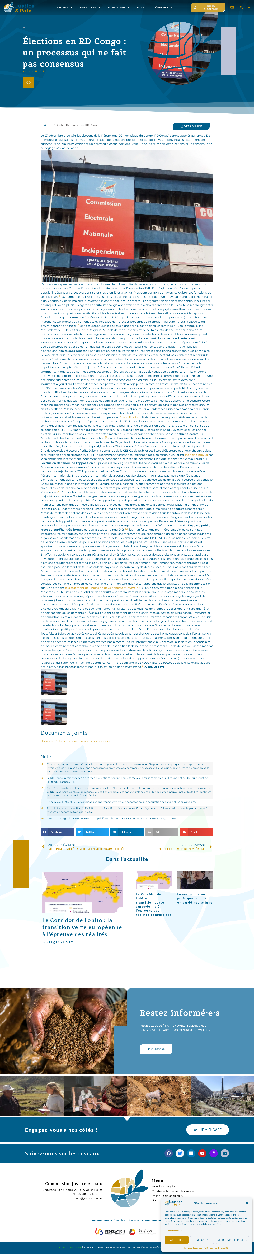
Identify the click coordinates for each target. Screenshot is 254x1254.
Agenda (142, 7)
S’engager (161, 7)
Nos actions (88, 7)
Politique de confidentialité (216, 1248)
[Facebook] (168, 1153)
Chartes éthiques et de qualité (173, 1191)
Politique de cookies (193, 1248)
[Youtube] (202, 1153)
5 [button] (42, 808)
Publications (116, 7)
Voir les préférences (232, 1240)
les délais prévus (196, 454)
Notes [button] (47, 756)
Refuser (202, 1240)
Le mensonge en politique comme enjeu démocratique (195, 898)
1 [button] (42, 764)
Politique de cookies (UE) (169, 1196)
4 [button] (42, 801)
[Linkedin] (191, 1153)
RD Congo (92, 125)
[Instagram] (213, 1153)
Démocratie (74, 125)
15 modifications (130, 417)
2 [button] (42, 778)
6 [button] (42, 818)
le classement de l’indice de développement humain (101, 587)
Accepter (176, 1240)
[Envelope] (225, 1153)
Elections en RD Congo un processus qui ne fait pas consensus (75, 741)
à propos (62, 7)
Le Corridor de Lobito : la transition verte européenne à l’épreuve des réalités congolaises (154, 904)
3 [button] (42, 788)
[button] (247, 1203)
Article (58, 125)
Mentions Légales (164, 1186)
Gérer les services (174, 1230)
